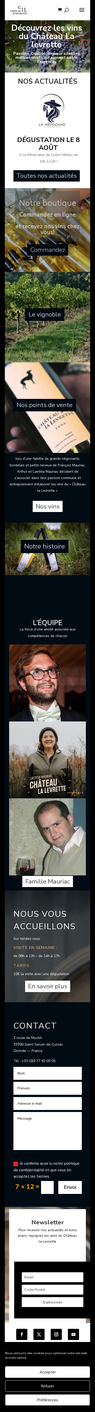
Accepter (48, 1372)
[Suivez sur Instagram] (56, 1334)
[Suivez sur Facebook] (21, 1334)
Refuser (47, 1386)
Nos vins (48, 506)
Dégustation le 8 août (48, 143)
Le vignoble (45, 314)
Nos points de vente (44, 405)
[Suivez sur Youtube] (73, 1334)
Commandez (47, 249)
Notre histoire (44, 546)
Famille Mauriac (47, 881)
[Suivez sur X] (39, 1334)
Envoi (70, 1187)
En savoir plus (47, 986)
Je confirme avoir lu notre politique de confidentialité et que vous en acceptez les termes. (46, 1170)
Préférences (47, 1400)
